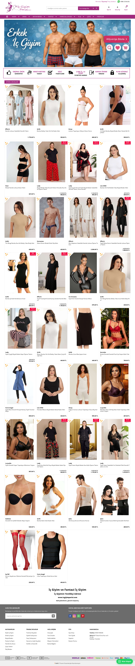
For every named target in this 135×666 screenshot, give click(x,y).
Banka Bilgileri (51, 644)
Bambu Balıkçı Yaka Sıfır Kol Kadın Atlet (48, 131)
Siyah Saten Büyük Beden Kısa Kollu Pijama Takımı (83, 465)
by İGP (7, 574)
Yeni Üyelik (72, 635)
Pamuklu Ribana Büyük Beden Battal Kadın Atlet (51, 409)
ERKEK (24, 17)
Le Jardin (103, 408)
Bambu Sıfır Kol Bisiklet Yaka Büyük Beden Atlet (114, 188)
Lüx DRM (103, 186)
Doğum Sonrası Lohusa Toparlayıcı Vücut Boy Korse (83, 410)
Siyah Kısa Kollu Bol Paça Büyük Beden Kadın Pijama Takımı (51, 466)
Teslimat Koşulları (31, 633)
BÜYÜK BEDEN (37, 17)
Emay (70, 129)
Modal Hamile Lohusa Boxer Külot (15, 188)
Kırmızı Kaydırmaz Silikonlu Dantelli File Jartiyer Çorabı (20, 576)
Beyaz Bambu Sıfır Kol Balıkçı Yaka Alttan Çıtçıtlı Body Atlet (51, 355)
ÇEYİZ (89, 17)
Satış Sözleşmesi (31, 638)
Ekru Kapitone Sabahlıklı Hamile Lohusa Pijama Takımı (83, 244)
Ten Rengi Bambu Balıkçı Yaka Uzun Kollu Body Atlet (115, 299)
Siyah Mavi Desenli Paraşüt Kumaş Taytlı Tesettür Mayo (19, 410)
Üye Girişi (71, 633)
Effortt (7, 129)
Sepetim (71, 638)
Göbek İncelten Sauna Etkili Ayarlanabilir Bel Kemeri (114, 521)
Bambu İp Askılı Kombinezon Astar (15, 298)
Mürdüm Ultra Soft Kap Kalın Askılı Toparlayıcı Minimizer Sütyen (115, 410)
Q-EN (38, 129)
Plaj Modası (8, 649)
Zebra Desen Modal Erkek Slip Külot (47, 243)
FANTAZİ (50, 17)
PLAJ (79, 17)
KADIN (14, 17)
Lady (38, 186)
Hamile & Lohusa (10, 644)
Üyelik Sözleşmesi (31, 635)
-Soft (56, 663)
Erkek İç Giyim (9, 635)
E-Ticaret (61, 663)
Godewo (8, 519)
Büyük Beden (9, 638)
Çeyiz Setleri (9, 646)
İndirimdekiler (51, 638)
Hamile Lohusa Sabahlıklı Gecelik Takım (16, 131)
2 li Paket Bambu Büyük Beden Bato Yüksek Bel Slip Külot (114, 131)
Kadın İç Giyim (9, 633)
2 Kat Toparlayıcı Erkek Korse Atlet (47, 576)
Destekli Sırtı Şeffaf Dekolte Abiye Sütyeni (17, 520)
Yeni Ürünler (51, 635)
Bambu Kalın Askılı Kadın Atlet (45, 520)
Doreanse (40, 241)
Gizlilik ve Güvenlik (31, 644)
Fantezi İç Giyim (9, 641)
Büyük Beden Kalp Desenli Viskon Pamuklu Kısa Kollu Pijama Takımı (51, 188)
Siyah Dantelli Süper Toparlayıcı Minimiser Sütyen (19, 465)
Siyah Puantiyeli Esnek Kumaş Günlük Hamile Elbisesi (51, 299)
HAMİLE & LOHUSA (66, 17)
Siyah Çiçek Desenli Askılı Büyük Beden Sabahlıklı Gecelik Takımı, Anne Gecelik (83, 188)
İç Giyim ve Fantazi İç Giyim (67, 590)
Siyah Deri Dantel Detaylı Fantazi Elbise (80, 298)
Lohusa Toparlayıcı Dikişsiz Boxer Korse (80, 131)
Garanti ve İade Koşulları (33, 641)
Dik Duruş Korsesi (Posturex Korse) (79, 520)
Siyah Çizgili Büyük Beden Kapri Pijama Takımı (18, 354)
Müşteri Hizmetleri (52, 641)
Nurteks (103, 352)
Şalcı (70, 519)
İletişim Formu (73, 641)
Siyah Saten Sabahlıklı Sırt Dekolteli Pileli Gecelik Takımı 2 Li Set (115, 466)
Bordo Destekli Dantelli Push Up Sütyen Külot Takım (114, 355)
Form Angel (9, 408)
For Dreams (73, 297)
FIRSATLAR (100, 17)
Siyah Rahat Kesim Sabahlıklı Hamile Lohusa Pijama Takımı (115, 244)
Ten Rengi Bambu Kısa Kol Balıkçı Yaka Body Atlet (19, 243)
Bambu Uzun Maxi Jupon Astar (77, 354)
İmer (7, 186)
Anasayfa (50, 633)
